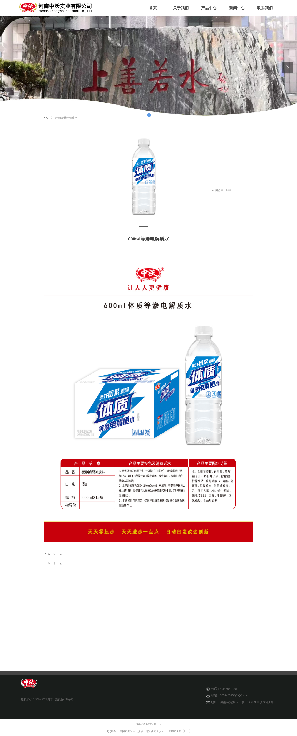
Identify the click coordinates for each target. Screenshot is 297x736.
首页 (45, 117)
